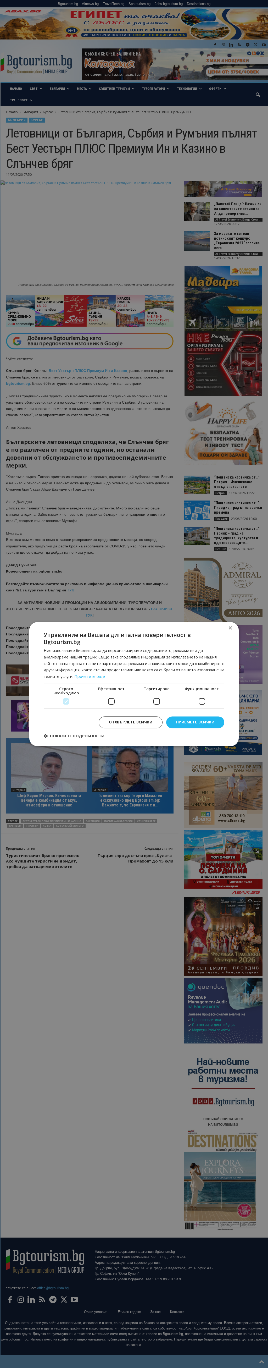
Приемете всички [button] (195, 721)
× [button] (230, 628)
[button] (74, 735)
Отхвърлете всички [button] (130, 721)
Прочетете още (89, 676)
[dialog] (134, 684)
